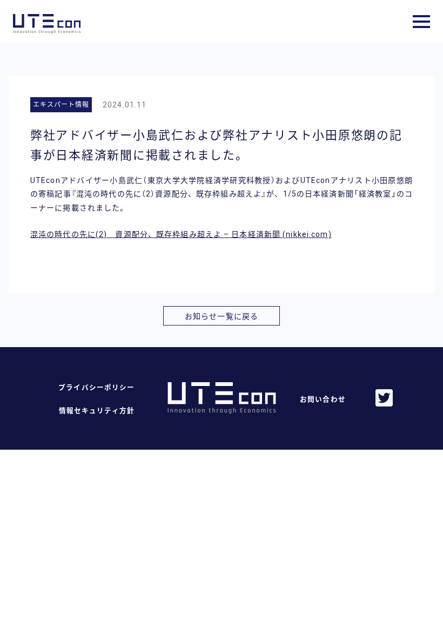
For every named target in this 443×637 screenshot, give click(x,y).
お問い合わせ (323, 399)
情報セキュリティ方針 (97, 410)
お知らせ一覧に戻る (221, 316)
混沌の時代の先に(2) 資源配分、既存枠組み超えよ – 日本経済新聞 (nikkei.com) (181, 234)
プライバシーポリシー (96, 387)
